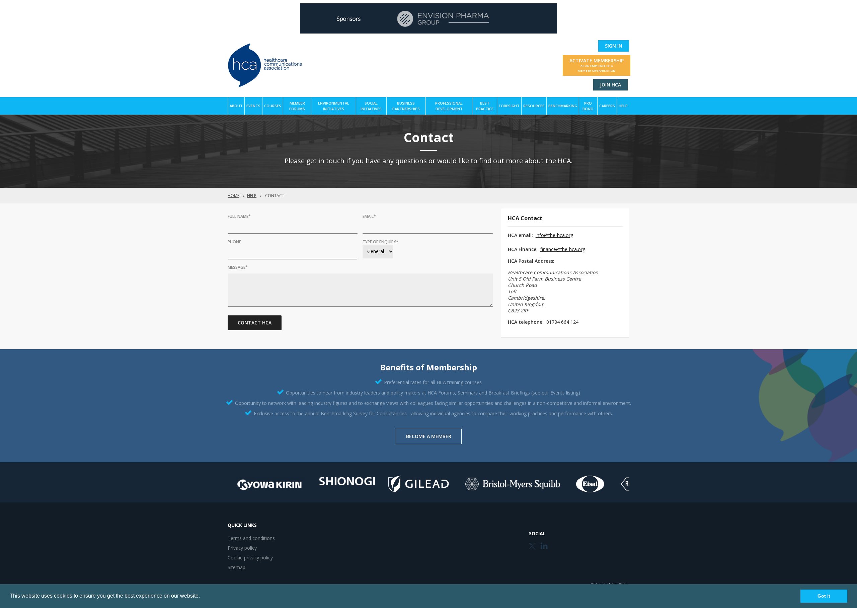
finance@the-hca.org (562, 249)
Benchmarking (562, 105)
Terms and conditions (251, 538)
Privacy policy (242, 548)
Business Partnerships (406, 106)
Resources (534, 105)
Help (623, 105)
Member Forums (297, 106)
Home (233, 195)
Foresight (509, 105)
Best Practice (484, 106)
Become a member (428, 436)
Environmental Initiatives (333, 106)
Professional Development (449, 106)
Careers (607, 105)
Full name (239, 216)
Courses (272, 105)
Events (253, 105)
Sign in (613, 46)
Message (238, 267)
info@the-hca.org (554, 235)
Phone (234, 242)
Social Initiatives (371, 106)
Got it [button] (823, 596)
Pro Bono (588, 106)
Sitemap (236, 567)
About (236, 105)
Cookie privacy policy (250, 557)
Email (369, 216)
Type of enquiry (380, 242)
